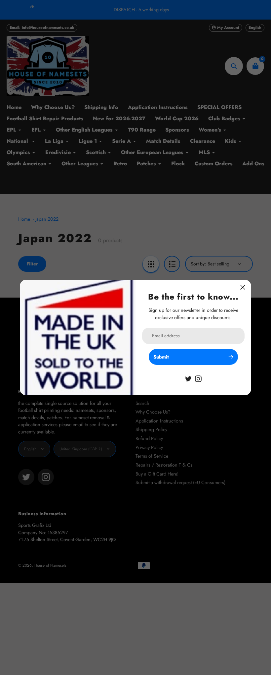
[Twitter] (188, 378)
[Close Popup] (243, 287)
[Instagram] (198, 378)
